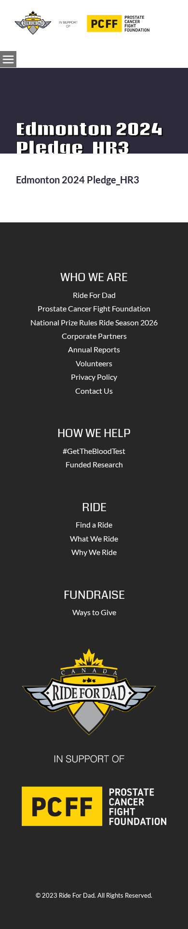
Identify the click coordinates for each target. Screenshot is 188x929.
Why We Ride (94, 551)
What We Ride (94, 538)
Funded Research (94, 464)
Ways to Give (94, 612)
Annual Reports (94, 349)
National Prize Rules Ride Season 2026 (94, 322)
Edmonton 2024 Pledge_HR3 (77, 179)
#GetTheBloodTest (94, 450)
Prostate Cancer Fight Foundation (94, 308)
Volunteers (94, 363)
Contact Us (94, 390)
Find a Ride (94, 524)
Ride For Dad (94, 294)
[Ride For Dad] (81, 22)
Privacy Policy (94, 376)
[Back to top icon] (168, 909)
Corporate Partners (94, 335)
